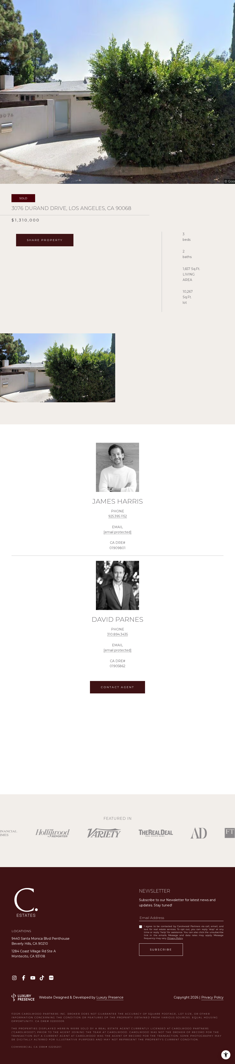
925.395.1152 (117, 516)
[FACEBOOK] (23, 978)
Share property (45, 240)
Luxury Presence (109, 997)
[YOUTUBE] (33, 978)
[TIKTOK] (42, 978)
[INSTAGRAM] (14, 978)
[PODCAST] (51, 978)
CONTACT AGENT (117, 687)
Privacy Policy (175, 938)
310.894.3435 (117, 634)
